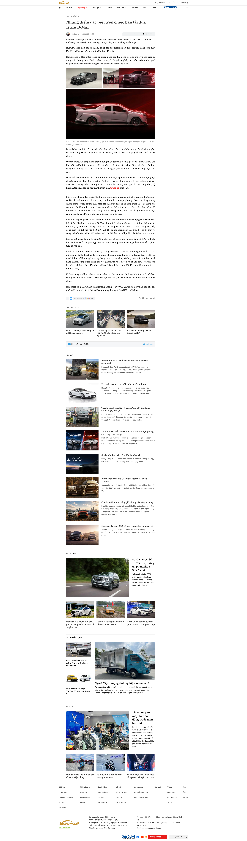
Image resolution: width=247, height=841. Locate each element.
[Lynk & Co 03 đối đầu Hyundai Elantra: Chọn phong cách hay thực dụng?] (82, 440)
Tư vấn (169, 802)
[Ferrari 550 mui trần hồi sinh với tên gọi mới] (82, 393)
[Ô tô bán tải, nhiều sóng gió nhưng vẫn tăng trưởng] (82, 511)
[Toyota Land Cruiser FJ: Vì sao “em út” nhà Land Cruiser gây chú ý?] (82, 417)
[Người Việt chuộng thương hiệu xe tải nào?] (125, 661)
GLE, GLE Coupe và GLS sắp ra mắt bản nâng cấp (80, 331)
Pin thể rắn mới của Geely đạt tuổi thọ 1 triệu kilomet (124, 480)
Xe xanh (135, 8)
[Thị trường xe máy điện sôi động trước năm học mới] (97, 730)
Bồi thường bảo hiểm (141, 797)
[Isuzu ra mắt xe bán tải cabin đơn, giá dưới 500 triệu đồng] (78, 649)
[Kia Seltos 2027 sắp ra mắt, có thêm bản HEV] (141, 319)
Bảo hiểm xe (121, 8)
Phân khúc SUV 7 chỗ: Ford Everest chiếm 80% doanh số (124, 362)
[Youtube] (142, 837)
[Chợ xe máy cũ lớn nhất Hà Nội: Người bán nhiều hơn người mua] (111, 319)
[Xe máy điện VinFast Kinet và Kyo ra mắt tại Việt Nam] (141, 762)
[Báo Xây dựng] (170, 7)
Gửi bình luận (148, 344)
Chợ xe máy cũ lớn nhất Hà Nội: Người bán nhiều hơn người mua (109, 333)
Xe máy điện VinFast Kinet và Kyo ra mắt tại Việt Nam (140, 776)
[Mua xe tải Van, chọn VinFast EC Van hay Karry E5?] (78, 677)
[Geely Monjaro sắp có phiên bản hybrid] (82, 464)
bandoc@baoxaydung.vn (152, 828)
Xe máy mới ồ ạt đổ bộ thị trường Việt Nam (109, 776)
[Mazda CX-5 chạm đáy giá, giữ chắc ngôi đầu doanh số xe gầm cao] (80, 609)
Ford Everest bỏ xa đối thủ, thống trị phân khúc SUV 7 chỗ (143, 565)
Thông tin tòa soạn (157, 837)
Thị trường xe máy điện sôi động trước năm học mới (142, 718)
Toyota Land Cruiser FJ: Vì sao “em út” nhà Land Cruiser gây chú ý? (125, 409)
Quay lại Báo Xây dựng (180, 837)
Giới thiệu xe (172, 797)
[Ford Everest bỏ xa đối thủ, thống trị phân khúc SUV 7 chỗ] (97, 577)
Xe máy (69, 707)
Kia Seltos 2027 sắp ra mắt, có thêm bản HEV (140, 331)
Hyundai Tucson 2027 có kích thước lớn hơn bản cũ (127, 526)
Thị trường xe (82, 8)
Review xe (171, 792)
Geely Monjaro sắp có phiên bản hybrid (121, 455)
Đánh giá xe (97, 8)
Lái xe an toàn (121, 802)
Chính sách (63, 792)
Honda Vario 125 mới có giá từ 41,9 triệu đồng (80, 776)
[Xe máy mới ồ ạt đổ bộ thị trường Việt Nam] (110, 762)
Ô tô (184, 792)
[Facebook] (138, 837)
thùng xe (114, 187)
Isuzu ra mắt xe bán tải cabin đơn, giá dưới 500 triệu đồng (77, 663)
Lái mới (109, 8)
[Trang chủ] (60, 8)
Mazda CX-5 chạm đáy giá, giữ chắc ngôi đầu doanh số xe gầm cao (80, 624)
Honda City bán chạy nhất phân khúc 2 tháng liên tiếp (141, 623)
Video (145, 8)
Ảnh (154, 8)
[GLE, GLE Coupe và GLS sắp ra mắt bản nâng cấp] (80, 319)
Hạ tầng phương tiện (66, 797)
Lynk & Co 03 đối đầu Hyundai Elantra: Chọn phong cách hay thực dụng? (127, 433)
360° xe (69, 8)
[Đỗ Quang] (68, 34)
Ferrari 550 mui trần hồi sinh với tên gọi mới (123, 384)
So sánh (101, 797)
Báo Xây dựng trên (79, 298)
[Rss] (146, 837)
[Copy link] (154, 298)
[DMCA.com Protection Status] (64, 828)
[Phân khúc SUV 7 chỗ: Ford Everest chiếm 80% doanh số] (82, 369)
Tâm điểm (62, 807)
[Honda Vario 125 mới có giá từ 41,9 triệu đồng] (80, 762)
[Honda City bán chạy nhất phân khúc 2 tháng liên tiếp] (141, 609)
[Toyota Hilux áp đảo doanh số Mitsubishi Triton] (110, 609)
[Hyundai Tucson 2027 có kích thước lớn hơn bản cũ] (82, 535)
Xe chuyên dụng (74, 638)
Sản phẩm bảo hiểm (141, 792)
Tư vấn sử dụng (121, 792)
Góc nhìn (62, 802)
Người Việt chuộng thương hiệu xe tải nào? (122, 683)
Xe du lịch (71, 554)
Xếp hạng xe (102, 802)
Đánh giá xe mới (104, 792)
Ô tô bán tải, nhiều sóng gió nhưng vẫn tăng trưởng (127, 502)
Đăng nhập (184, 3)
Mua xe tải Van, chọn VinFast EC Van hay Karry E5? (78, 691)
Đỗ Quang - (76, 34)
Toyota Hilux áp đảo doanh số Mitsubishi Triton (110, 623)
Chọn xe (119, 797)
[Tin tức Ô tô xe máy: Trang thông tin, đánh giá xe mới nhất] (64, 2)
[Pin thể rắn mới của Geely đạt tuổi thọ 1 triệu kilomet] (82, 487)
